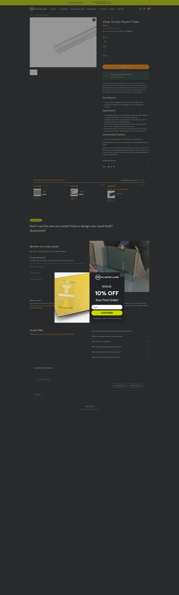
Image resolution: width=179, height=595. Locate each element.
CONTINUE (107, 312)
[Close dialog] (122, 274)
